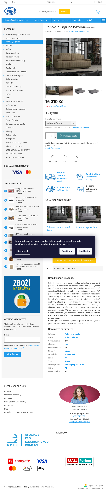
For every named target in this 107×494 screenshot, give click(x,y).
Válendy (9, 131)
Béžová (75, 337)
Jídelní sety (10, 64)
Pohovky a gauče (13, 41)
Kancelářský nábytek (14, 75)
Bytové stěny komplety (15, 60)
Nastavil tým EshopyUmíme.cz (90, 488)
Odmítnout (67, 251)
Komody (9, 83)
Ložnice (9, 94)
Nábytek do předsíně (14, 101)
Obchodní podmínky (12, 394)
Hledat (64, 11)
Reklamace (9, 405)
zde (68, 244)
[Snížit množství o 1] (55, 137)
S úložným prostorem (74, 364)
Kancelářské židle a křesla (16, 71)
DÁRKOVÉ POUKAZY (14, 146)
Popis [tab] (49, 268)
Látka (67, 351)
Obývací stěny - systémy (16, 109)
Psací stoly (10, 112)
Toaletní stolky (12, 120)
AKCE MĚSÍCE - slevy (14, 153)
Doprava (50, 2)
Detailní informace (52, 148)
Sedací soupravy (13, 38)
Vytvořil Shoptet (96, 485)
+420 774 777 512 (79, 416)
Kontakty (8, 398)
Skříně (8, 49)
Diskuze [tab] (71, 268)
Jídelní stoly (11, 68)
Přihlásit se (12, 354)
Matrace (9, 97)
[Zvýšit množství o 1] (55, 134)
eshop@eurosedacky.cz (79, 421)
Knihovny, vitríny (12, 79)
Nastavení (22, 251)
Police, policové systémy (16, 142)
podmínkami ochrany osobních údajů (21, 347)
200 (66, 344)
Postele (9, 45)
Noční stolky (11, 105)
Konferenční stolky (13, 86)
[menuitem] (17, 20)
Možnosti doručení (81, 127)
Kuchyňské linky (12, 53)
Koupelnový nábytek (14, 90)
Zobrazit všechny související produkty (74, 260)
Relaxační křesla (12, 57)
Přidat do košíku (70, 136)
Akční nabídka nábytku (15, 157)
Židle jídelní (10, 138)
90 (66, 358)
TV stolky (10, 127)
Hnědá (67, 337)
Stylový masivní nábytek (16, 124)
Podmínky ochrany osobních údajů (18, 412)
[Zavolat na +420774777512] (8, 2)
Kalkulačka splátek (58, 106)
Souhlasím (84, 251)
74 (66, 368)
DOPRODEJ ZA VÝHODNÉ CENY (18, 150)
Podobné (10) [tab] (59, 268)
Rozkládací (70, 354)
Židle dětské (11, 135)
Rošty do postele (13, 116)
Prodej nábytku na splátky (15, 401)
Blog (6, 409)
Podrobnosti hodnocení (79, 31)
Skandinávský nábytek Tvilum (18, 34)
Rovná (67, 361)
